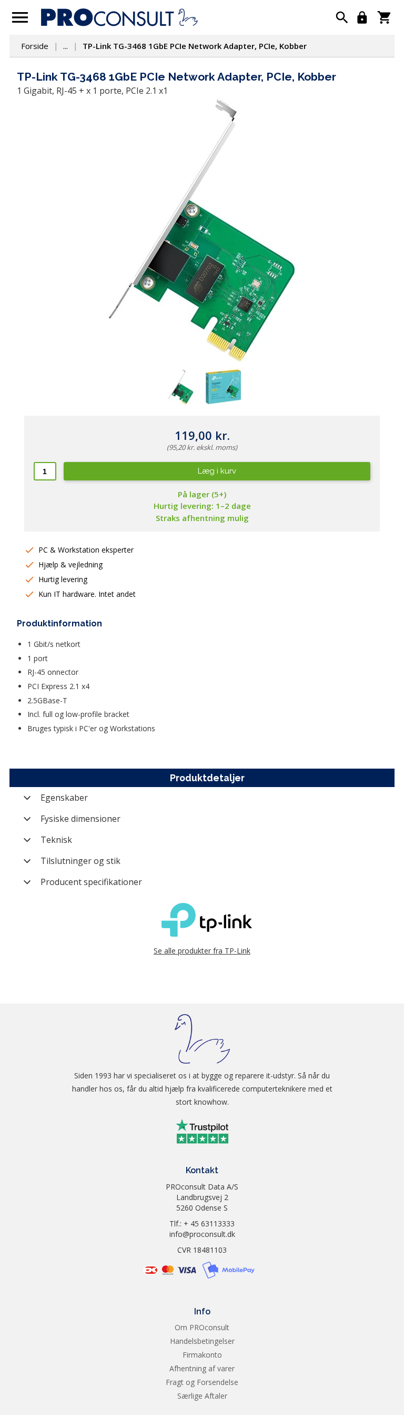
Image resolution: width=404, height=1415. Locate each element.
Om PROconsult (202, 1327)
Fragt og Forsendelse (202, 1382)
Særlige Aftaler (202, 1396)
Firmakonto (202, 1355)
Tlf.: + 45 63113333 (202, 1224)
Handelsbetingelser (202, 1341)
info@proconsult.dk (202, 1234)
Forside (34, 46)
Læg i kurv (217, 471)
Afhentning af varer (202, 1368)
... (65, 46)
